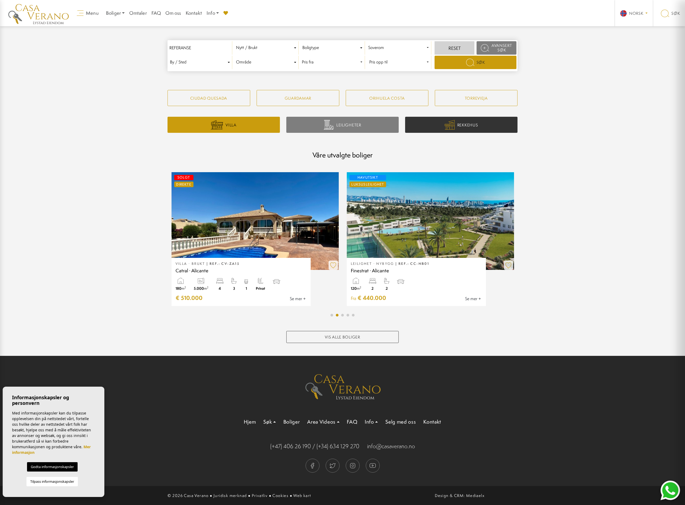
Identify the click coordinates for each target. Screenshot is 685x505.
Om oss (173, 13)
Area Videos (321, 421)
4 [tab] (348, 315)
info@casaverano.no (391, 446)
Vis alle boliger (342, 337)
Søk (675, 13)
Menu (92, 13)
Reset (454, 48)
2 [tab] (337, 315)
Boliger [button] (113, 13)
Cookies (280, 495)
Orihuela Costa (387, 98)
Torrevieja (476, 98)
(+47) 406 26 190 (290, 446)
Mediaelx (475, 495)
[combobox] (267, 48)
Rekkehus (467, 124)
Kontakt (194, 13)
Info (211, 13)
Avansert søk (502, 47)
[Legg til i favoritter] (333, 265)
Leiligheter (348, 124)
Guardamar (298, 98)
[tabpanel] (255, 239)
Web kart (302, 495)
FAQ (156, 13)
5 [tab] (353, 315)
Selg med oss (400, 421)
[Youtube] (373, 465)
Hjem (250, 421)
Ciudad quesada (208, 98)
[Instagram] (353, 465)
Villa (231, 124)
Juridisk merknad (230, 495)
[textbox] (266, 47)
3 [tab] (342, 315)
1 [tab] (331, 315)
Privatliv (260, 495)
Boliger (291, 421)
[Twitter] (333, 465)
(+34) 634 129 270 (338, 446)
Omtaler (138, 13)
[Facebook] (313, 465)
